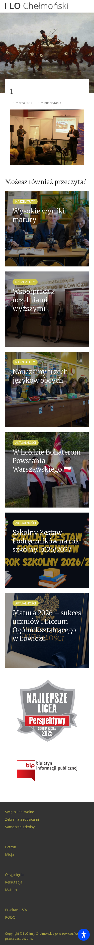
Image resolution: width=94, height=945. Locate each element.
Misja (9, 854)
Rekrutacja (13, 882)
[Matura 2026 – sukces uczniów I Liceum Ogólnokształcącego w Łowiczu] (47, 630)
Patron (10, 847)
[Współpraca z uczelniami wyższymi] (47, 309)
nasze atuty (25, 201)
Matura (11, 889)
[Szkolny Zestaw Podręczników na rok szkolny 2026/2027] (47, 550)
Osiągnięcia (14, 874)
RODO (10, 917)
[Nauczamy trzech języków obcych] (47, 389)
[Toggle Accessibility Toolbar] (83, 934)
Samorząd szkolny (20, 826)
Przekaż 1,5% (16, 909)
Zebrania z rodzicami (22, 819)
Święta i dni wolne (19, 811)
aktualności (25, 442)
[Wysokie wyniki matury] (47, 228)
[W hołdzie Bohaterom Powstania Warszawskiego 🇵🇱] (47, 469)
